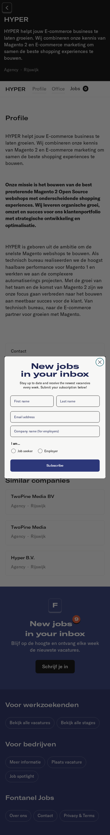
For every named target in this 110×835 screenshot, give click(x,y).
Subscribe (55, 465)
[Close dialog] (100, 362)
